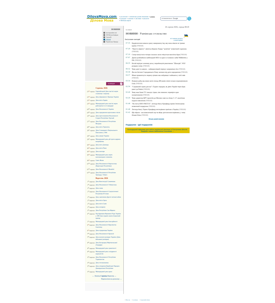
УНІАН (108, 39)
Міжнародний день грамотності (106, 248)
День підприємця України (104, 230)
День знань (99, 188)
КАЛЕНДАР (123, 18)
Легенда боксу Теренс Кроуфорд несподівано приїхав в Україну (155, 109)
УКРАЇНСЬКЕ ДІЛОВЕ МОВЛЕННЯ (139, 16)
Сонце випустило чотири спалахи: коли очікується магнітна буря (156, 54)
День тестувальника (102, 263)
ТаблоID (108, 37)
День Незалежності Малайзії (105, 169)
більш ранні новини (156, 119)
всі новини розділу (176, 38)
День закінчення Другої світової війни (108, 197)
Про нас (128, 300)
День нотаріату (100, 207)
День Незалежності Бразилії (105, 234)
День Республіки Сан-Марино (105, 210)
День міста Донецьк (102, 145)
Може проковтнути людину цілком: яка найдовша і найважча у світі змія (158, 75)
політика (135, 300)
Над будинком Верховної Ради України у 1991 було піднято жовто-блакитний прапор (108, 216)
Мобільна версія (125, 20)
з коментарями (178, 40)
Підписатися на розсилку (111, 279)
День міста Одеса (101, 200)
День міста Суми (101, 204)
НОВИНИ (152, 16)
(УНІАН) (140, 46)
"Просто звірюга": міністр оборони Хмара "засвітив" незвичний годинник (159, 49)
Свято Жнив (100, 160)
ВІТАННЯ (131, 18)
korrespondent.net (111, 33)
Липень (97, 276)
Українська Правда (111, 42)
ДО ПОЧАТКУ (124, 16)
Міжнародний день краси (104, 271)
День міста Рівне (101, 148)
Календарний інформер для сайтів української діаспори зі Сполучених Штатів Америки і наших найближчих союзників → (157, 130)
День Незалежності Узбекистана (106, 185)
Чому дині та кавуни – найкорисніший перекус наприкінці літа (155, 69)
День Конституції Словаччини (105, 181)
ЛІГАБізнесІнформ (111, 35)
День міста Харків (101, 100)
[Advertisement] (137, 6)
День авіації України (102, 136)
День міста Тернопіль (103, 127)
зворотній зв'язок (145, 300)
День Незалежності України (105, 109)
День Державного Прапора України (107, 97)
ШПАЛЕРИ (146, 18)
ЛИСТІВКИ (138, 18)
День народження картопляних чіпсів (108, 112)
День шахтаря (100, 151)
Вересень (110, 276)
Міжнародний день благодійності (106, 221)
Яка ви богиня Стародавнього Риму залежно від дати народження (156, 72)
